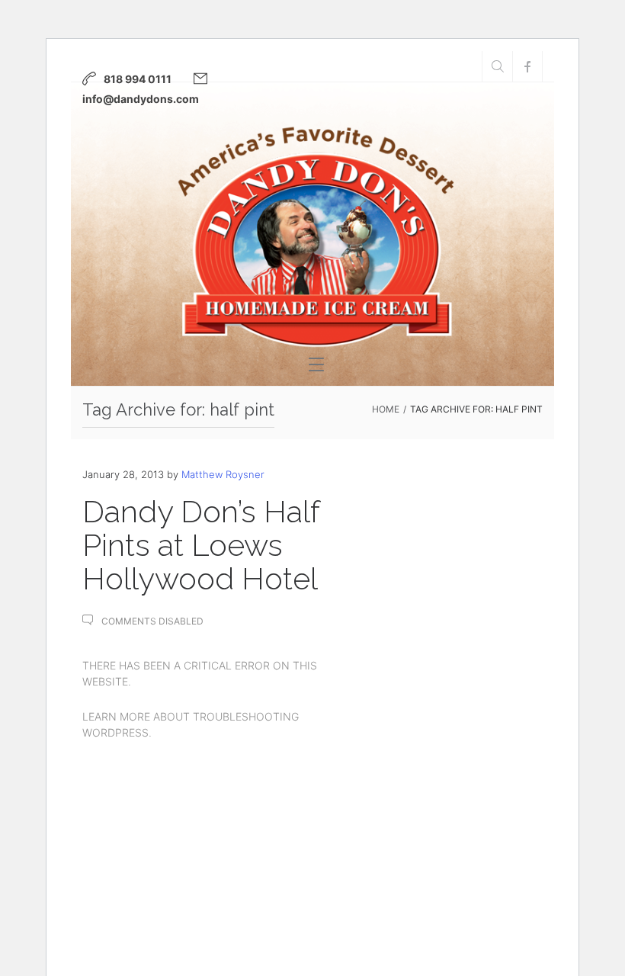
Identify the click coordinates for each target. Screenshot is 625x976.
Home (385, 409)
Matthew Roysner (222, 474)
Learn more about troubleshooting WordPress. (190, 724)
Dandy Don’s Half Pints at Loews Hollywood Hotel (200, 544)
